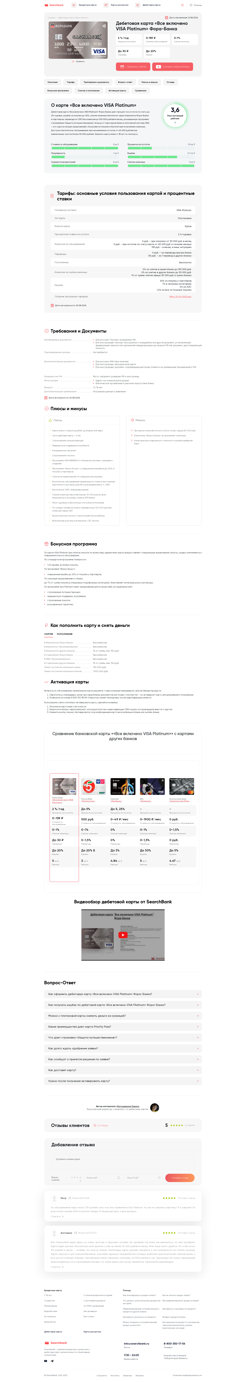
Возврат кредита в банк (173, 1317)
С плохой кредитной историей (98, 1295)
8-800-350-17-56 (174, 1343)
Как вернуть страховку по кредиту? (179, 1309)
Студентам (49, 1301)
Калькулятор (50, 1322)
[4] (77, 1177)
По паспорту (50, 1316)
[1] (80, 1181)
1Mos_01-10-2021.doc (180, 296)
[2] (72, 1177)
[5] (80, 1177)
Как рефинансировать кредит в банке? (180, 1301)
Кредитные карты (53, 1290)
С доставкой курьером (94, 1301)
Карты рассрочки (92, 1332)
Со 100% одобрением (94, 1306)
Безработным (50, 1311)
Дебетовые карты (53, 1332)
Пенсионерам (50, 1306)
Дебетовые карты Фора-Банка (72, 18)
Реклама (140, 1375)
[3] (74, 1177)
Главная (51, 18)
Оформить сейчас (137, 66)
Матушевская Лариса (128, 1106)
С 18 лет (48, 1295)
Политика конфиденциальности (187, 1375)
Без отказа (89, 1316)
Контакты (115, 1375)
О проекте (102, 1375)
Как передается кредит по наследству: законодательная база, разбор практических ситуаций (181, 1325)
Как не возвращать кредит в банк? (139, 1295)
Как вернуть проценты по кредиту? (139, 1317)
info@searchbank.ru (136, 1343)
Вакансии (127, 1375)
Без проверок (90, 1311)
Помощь (198, 5)
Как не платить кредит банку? (176, 1295)
